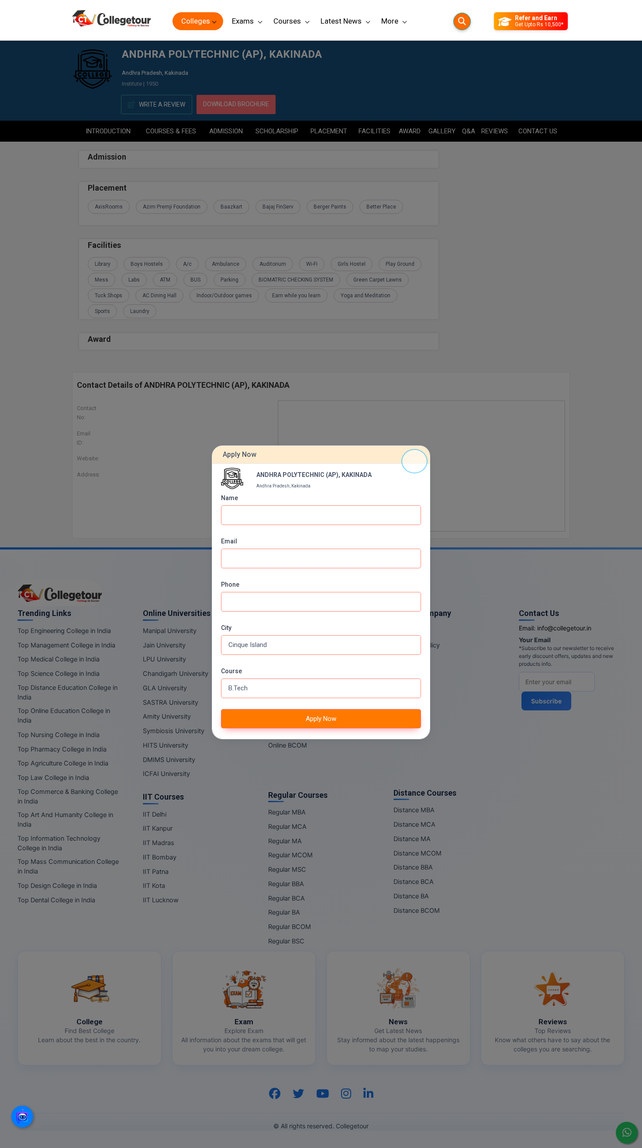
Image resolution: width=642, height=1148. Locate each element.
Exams (243, 21)
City (226, 627)
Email (229, 541)
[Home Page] (111, 21)
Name (229, 497)
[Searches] (462, 21)
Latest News (341, 21)
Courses (287, 21)
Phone (230, 584)
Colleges (195, 21)
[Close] (414, 461)
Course (231, 671)
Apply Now (321, 719)
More (389, 21)
